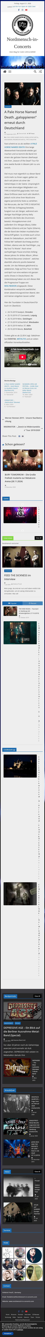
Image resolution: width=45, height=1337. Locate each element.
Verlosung (8, 1317)
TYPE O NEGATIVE (31, 140)
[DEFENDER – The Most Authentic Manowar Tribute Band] (17, 1070)
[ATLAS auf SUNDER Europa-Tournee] (18, 1212)
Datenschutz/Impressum (22, 1320)
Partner (38, 1317)
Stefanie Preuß (17, 584)
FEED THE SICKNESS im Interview (17, 577)
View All (38, 538)
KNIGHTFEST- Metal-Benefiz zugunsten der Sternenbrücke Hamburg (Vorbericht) (34, 1126)
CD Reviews (35, 1314)
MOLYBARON (8, 140)
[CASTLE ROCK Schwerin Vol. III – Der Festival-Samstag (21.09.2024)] (20, 818)
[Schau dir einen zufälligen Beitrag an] (40, 71)
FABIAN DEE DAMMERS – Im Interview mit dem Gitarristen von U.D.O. (39, 671)
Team (32, 1317)
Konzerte (8, 106)
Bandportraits (8, 1023)
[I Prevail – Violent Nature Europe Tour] (18, 1188)
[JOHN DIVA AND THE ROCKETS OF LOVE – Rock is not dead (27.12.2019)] (17, 1152)
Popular (13, 603)
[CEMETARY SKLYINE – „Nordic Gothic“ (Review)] (20, 930)
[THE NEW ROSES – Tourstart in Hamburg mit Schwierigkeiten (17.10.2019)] (10, 611)
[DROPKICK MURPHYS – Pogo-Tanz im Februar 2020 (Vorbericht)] (17, 1106)
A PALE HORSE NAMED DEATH (15, 137)
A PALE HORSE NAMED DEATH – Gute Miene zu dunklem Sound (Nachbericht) (12, 387)
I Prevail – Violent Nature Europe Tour (37, 1185)
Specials (17, 1023)
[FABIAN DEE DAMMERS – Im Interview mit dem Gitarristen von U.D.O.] (20, 632)
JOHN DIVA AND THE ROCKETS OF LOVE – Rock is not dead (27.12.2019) (35, 1148)
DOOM (27, 137)
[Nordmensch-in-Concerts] (4, 71)
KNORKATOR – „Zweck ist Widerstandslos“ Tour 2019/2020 (22, 428)
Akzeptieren (7, 1333)
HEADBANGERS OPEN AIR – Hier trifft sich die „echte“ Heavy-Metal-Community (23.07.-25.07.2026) (28, 512)
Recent (33, 603)
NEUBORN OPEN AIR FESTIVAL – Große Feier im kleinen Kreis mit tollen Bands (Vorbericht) (30, 388)
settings (20, 1329)
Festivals (20, 1314)
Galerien (26, 1317)
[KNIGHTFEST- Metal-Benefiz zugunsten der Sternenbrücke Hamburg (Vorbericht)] (16, 1128)
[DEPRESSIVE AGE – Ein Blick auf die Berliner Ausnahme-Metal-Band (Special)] (22, 1011)
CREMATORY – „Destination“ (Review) (12, 401)
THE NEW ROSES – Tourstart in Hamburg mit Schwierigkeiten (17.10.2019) (29, 611)
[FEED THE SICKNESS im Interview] (22, 557)
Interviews (8, 571)
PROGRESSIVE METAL (19, 140)
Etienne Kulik (22, 133)
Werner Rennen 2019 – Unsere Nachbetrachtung (23, 420)
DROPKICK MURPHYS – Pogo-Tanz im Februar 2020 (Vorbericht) (36, 1102)
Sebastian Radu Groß (19, 1040)
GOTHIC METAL (33, 137)
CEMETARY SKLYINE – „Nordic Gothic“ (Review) (39, 918)
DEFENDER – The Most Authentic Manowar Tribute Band (36, 1067)
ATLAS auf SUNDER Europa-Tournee (37, 1209)
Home (7, 1314)
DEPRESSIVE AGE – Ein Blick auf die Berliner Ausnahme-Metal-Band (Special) (22, 1031)
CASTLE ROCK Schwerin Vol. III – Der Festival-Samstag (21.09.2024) (39, 805)
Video (14, 1317)
